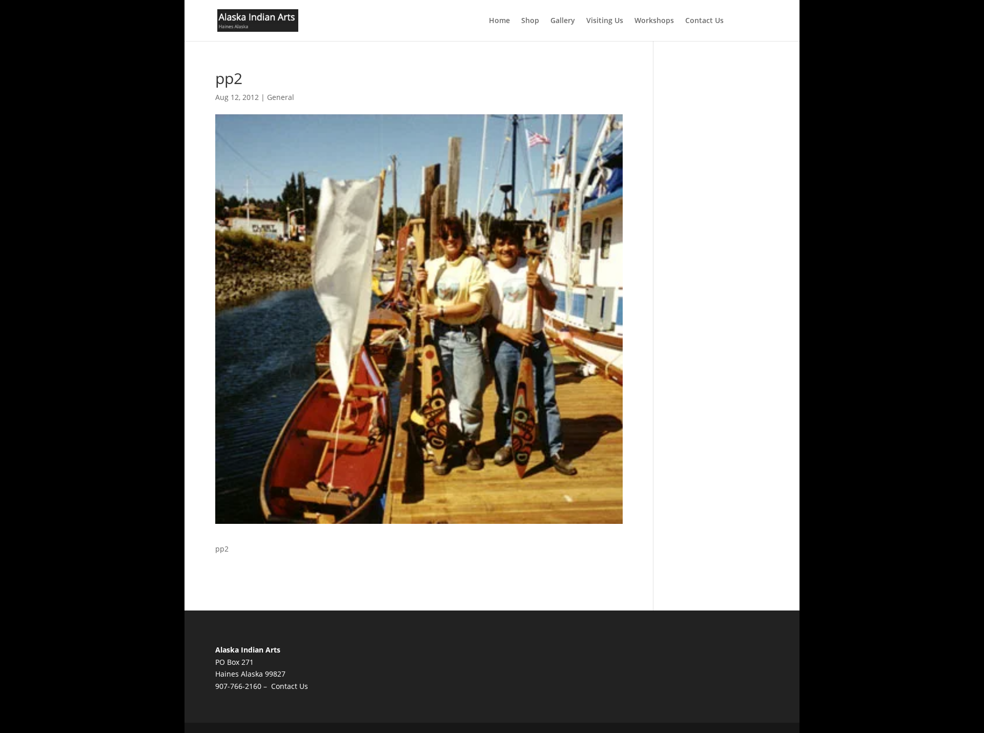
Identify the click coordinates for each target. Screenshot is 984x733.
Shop (530, 21)
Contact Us (704, 21)
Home (499, 21)
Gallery (562, 21)
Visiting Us (604, 21)
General (280, 97)
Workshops (654, 21)
